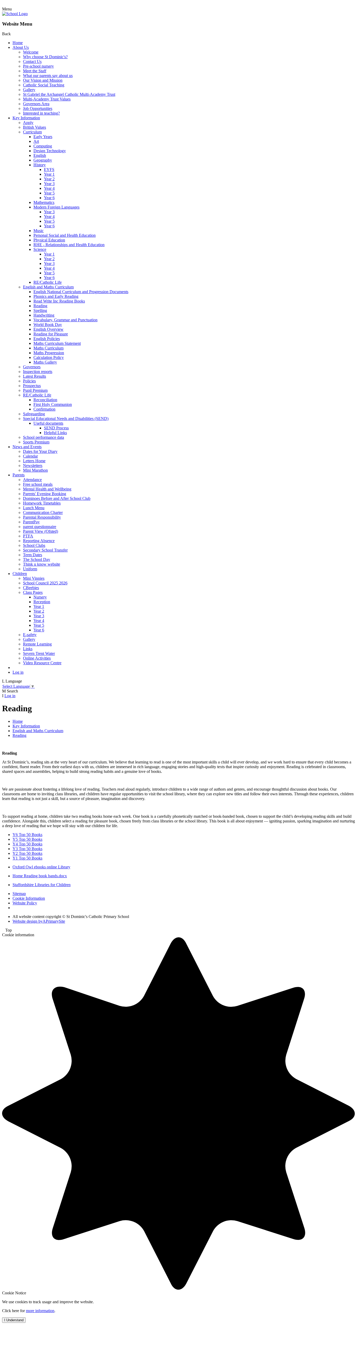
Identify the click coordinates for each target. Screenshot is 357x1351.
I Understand (14, 1320)
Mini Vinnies (33, 578)
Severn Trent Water (39, 653)
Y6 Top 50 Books (27, 834)
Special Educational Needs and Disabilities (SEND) (65, 418)
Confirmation (44, 409)
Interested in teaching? (41, 113)
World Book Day (47, 324)
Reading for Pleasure (50, 334)
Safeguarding (34, 414)
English (39, 155)
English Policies (46, 338)
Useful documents (48, 423)
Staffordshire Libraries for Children (42, 884)
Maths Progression (48, 353)
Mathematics (43, 202)
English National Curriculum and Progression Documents (80, 291)
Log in (18, 672)
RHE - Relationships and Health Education (69, 244)
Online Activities (37, 658)
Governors (32, 367)
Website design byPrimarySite (39, 921)
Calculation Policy (48, 357)
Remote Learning (37, 644)
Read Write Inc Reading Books (59, 301)
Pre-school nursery (38, 66)
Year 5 (49, 193)
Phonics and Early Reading (55, 296)
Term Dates (32, 555)
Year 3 (49, 183)
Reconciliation (45, 400)
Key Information (26, 118)
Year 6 (49, 197)
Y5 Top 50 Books (27, 839)
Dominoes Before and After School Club (56, 498)
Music (38, 230)
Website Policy (25, 903)
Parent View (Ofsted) (40, 531)
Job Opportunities (37, 108)
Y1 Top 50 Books (27, 858)
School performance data (43, 437)
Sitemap (19, 893)
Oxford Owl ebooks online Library (41, 867)
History (39, 165)
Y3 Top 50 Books (27, 848)
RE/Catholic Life (47, 282)
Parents (19, 475)
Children (20, 573)
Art (36, 141)
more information (40, 1310)
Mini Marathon (35, 470)
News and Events (27, 447)
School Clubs (34, 545)
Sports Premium (36, 442)
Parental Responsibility (42, 517)
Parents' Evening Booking (44, 493)
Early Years (42, 136)
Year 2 (49, 179)
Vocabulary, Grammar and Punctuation (65, 320)
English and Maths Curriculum (48, 287)
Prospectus (32, 385)
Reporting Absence (39, 540)
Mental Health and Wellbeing (47, 489)
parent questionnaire (39, 526)
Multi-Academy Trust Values (47, 99)
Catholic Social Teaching (43, 85)
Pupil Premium (35, 390)
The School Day (36, 559)
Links (27, 649)
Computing (42, 146)
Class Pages (33, 592)
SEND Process (56, 428)
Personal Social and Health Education (64, 235)
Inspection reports (37, 371)
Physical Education (49, 240)
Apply (28, 122)
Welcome (30, 52)
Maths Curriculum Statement (57, 343)
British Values (34, 127)
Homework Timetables (42, 503)
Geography (42, 160)
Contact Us (32, 61)
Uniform (30, 569)
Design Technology (49, 151)
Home (18, 42)
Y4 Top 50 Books (27, 844)
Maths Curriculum (48, 348)
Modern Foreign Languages (56, 207)
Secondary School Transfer (45, 550)
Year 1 (49, 174)
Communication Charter (43, 512)
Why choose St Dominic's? (45, 57)
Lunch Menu (33, 508)
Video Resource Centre (42, 663)
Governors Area (36, 104)
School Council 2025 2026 (45, 583)
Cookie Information (29, 898)
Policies (29, 381)
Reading (40, 306)
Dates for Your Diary (40, 451)
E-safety (30, 634)
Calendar (30, 456)
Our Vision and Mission (42, 80)
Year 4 (49, 188)
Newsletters (32, 465)
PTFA (28, 536)
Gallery (29, 89)
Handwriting (43, 315)
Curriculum (32, 132)
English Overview (48, 329)
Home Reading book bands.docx (40, 876)
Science (39, 249)
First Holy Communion (52, 404)
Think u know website (41, 564)
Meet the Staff (34, 71)
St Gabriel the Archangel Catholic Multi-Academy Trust (69, 94)
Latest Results (34, 376)
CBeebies (31, 587)
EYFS (49, 169)
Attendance (32, 479)
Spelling (40, 310)
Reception (41, 602)
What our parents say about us (48, 75)
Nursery (40, 597)
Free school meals (38, 484)
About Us (21, 47)
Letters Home (34, 461)
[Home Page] (15, 13)
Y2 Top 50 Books (27, 853)
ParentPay (31, 522)
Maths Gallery (45, 362)
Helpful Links (55, 432)
